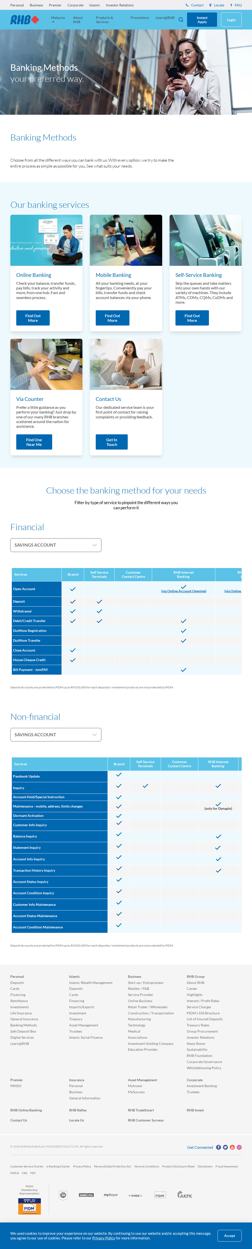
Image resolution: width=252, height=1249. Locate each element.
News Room (196, 1043)
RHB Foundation (199, 1055)
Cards (14, 988)
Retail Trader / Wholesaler (148, 1007)
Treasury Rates (198, 1025)
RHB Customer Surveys (146, 1120)
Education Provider (143, 1049)
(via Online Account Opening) (183, 591)
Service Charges (199, 1007)
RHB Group (196, 976)
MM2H (15, 1086)
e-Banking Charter (58, 1166)
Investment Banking (202, 1086)
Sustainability (197, 1049)
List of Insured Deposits (205, 1019)
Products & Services (104, 19)
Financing (17, 995)
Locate (218, 5)
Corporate (75, 5)
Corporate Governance (204, 1062)
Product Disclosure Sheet (178, 1166)
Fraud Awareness (227, 1166)
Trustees (75, 1031)
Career (192, 988)
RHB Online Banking (26, 1110)
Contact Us (18, 1120)
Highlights (195, 995)
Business (36, 5)
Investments (19, 1007)
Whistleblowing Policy (204, 1068)
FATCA (14, 1173)
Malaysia (58, 17)
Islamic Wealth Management (90, 982)
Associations (137, 1037)
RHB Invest (195, 1110)
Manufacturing (139, 1019)
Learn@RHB (165, 17)
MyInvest (135, 1086)
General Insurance (24, 1019)
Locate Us (76, 1120)
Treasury (75, 1019)
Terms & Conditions (146, 1166)
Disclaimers (205, 1166)
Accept (229, 1236)
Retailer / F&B (138, 988)
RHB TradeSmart (141, 1110)
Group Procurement (202, 1031)
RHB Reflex (78, 1110)
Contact (197, 5)
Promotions (140, 17)
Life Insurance (21, 1013)
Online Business (140, 1001)
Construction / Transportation (151, 1013)
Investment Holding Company (150, 1043)
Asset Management (83, 1025)
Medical (134, 1031)
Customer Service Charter (27, 1166)
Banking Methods (23, 1025)
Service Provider (140, 995)
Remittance (19, 1001)
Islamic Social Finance (86, 1037)
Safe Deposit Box (23, 1031)
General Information (84, 1098)
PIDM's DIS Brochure (203, 1013)
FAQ (238, 5)
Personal (17, 5)
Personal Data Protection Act (112, 1166)
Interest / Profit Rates (203, 1001)
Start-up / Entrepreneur (146, 982)
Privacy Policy (82, 1166)
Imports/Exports (81, 1007)
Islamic (94, 5)
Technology (136, 1025)
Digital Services (22, 1037)
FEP (32, 1173)
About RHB (78, 19)
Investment (77, 1013)
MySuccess (136, 1092)
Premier (55, 5)
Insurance (76, 1080)
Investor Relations (120, 5)
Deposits (17, 982)
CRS (24, 1173)
